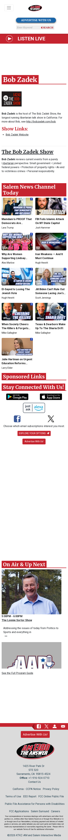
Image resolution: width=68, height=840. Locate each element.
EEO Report (29, 796)
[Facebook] (17, 419)
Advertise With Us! (34, 441)
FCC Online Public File (51, 796)
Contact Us (34, 781)
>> (5, 636)
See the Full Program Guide (17, 673)
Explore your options (32, 433)
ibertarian (8, 163)
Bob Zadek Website (17, 134)
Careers (55, 811)
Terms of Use (13, 796)
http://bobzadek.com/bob (41, 121)
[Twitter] (51, 419)
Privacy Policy (51, 789)
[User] (55, 726)
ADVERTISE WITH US (36, 20)
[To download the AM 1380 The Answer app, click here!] (17, 396)
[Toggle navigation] (9, 7)
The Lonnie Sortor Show (17, 620)
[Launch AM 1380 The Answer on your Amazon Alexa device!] (34, 408)
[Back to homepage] (35, 7)
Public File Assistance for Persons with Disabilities (35, 803)
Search (48, 27)
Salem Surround (40, 811)
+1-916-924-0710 (39, 777)
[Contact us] (63, 726)
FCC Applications (19, 811)
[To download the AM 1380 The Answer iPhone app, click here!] (51, 396)
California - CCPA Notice (27, 789)
